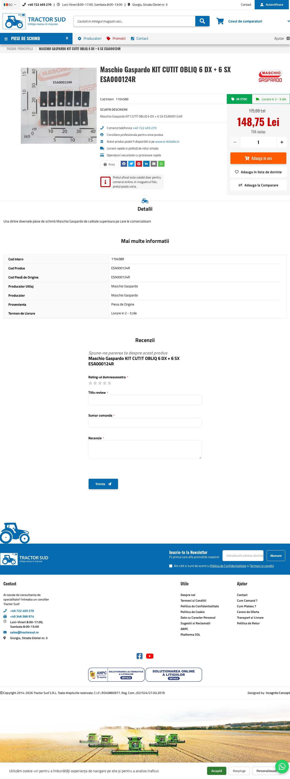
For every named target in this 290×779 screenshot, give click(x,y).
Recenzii (145, 340)
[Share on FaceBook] (124, 163)
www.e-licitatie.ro (167, 141)
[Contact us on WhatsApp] (282, 766)
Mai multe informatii (145, 241)
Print (111, 164)
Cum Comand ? (247, 600)
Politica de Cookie (193, 611)
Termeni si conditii (262, 565)
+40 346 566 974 (22, 616)
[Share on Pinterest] (139, 163)
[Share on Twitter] (132, 163)
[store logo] (34, 21)
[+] (281, 142)
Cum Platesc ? (246, 606)
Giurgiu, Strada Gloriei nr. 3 (149, 4)
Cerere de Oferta (248, 611)
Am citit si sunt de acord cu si (224, 565)
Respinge (239, 770)
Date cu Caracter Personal (198, 617)
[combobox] (142, 21)
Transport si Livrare (250, 617)
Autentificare (274, 4)
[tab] (145, 208)
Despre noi (188, 594)
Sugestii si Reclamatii (195, 623)
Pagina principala (20, 48)
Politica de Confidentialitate (228, 565)
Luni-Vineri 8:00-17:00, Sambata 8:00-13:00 (91, 4)
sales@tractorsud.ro (24, 632)
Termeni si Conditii (193, 600)
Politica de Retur (248, 623)
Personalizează (266, 770)
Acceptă (216, 770)
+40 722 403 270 (39, 4)
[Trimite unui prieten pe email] (154, 163)
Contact (246, 4)
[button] (10, 4)
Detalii (145, 209)
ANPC (184, 628)
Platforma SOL (190, 634)
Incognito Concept (277, 692)
